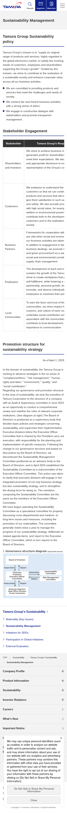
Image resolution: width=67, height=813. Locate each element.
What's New (10, 718)
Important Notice (14, 728)
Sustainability (11, 690)
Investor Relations (14, 699)
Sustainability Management (23, 625)
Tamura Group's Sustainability (24, 611)
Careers (8, 709)
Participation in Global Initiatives (24, 639)
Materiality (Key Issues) (20, 619)
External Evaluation (17, 646)
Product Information (16, 680)
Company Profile (14, 671)
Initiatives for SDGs (17, 632)
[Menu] (62, 5)
